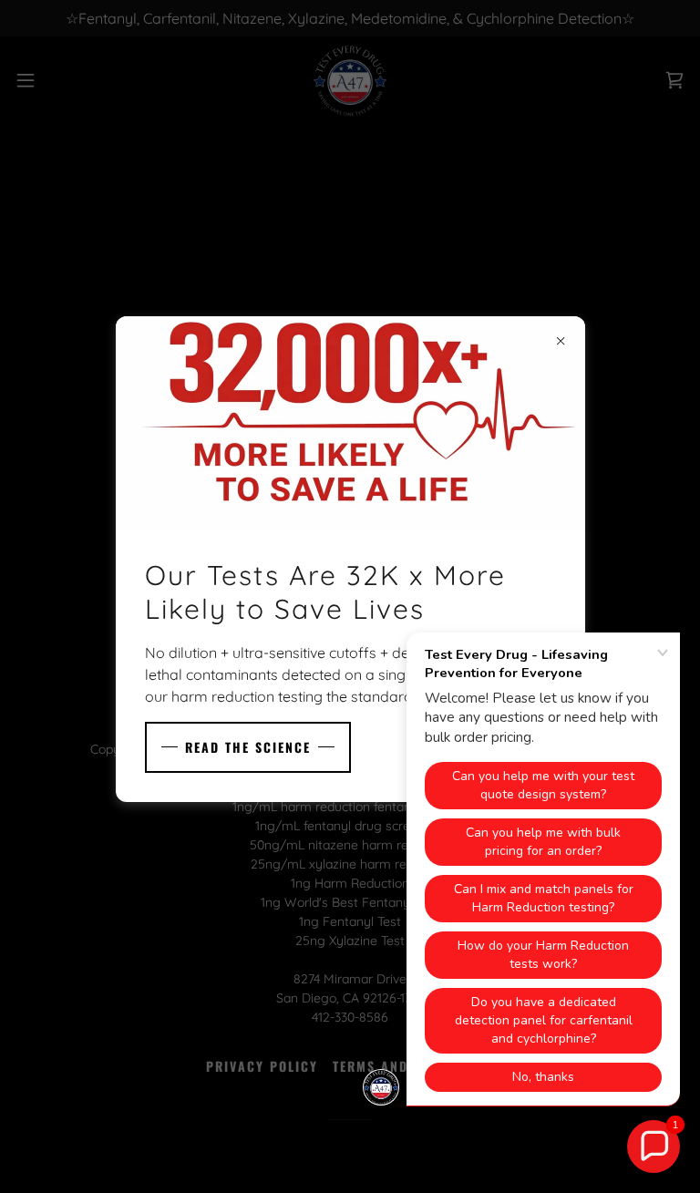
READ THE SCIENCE (248, 746)
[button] (653, 1146)
